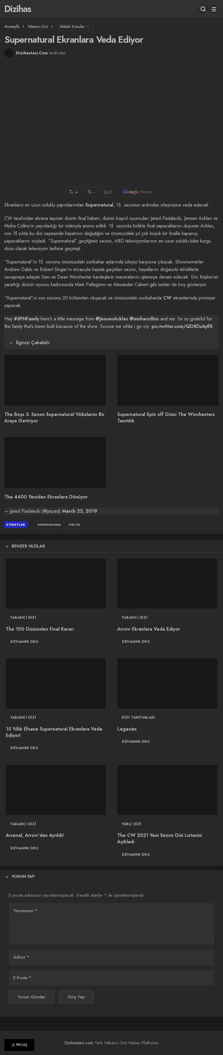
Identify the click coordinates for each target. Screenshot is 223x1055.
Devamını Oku (24, 641)
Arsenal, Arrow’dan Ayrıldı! (35, 835)
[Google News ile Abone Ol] (137, 192)
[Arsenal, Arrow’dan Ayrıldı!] (56, 790)
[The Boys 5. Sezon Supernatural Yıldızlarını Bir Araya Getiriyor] (55, 380)
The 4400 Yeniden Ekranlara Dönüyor (46, 497)
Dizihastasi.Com (32, 53)
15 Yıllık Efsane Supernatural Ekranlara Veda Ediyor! (54, 732)
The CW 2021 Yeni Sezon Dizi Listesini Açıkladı (159, 838)
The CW (74, 525)
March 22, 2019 (79, 511)
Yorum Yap (23, 876)
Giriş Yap (76, 997)
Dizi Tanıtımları (138, 717)
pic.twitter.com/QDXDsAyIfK (182, 326)
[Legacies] (167, 683)
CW (167, 298)
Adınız (21, 957)
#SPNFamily (26, 318)
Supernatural (99, 205)
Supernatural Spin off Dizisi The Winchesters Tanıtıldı (166, 417)
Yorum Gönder (31, 997)
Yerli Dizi (131, 824)
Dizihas (17, 8)
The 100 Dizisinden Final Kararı (40, 629)
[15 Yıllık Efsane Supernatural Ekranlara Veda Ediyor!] (56, 683)
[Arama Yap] (203, 8)
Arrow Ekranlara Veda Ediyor (148, 629)
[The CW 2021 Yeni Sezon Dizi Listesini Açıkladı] (167, 790)
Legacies (127, 729)
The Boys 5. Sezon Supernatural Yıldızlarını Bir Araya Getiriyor (54, 417)
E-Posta (22, 978)
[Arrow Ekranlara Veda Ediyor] (167, 584)
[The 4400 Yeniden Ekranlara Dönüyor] (55, 462)
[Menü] (214, 8)
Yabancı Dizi (23, 617)
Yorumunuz (25, 910)
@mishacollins (144, 318)
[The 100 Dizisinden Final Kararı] (56, 584)
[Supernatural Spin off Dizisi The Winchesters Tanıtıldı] (168, 380)
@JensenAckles (112, 318)
